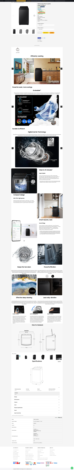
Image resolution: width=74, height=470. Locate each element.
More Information (37, 45)
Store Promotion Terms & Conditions (42, 459)
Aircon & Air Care (15, 457)
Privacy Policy (39, 451)
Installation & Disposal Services (29, 455)
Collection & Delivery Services (29, 456)
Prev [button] (13, 69)
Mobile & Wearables (15, 452)
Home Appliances (15, 453)
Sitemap (39, 456)
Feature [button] (15, 402)
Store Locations (52, 452)
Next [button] (61, 69)
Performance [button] (16, 399)
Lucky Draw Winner (40, 455)
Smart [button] (15, 410)
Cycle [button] (15, 404)
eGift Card (26, 451)
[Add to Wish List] (39, 34)
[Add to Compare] (40, 34)
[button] (17, 357)
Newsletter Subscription (53, 455)
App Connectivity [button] (17, 413)
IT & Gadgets (15, 451)
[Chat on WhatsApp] (72, 468)
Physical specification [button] (18, 407)
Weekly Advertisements (41, 452)
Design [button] (15, 396)
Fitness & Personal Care (16, 456)
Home (12, 2)
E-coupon (26, 452)
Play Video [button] (24, 240)
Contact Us (51, 451)
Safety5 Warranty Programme (29, 459)
